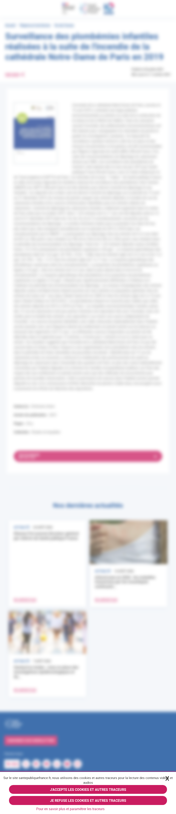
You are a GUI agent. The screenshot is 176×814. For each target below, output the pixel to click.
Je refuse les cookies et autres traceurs (88, 800)
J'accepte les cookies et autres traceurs (88, 789)
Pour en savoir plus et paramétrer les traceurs (70, 809)
